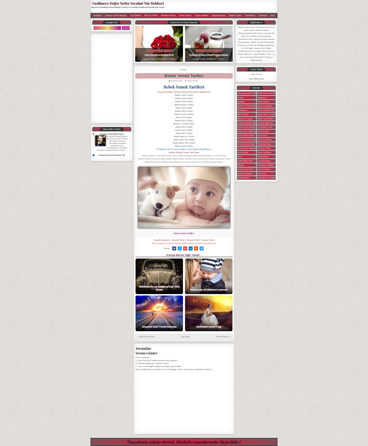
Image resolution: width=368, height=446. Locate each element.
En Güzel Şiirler (242, 152)
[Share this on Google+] (185, 248)
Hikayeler (240, 165)
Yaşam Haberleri (201, 15)
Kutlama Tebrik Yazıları (245, 169)
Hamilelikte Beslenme (159, 55)
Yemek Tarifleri (185, 15)
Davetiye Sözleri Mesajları (116, 15)
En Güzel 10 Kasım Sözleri (116, 136)
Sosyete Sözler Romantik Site (112, 155)
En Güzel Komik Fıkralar (246, 144)
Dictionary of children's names (208, 289)
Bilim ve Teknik (151, 15)
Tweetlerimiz (250, 15)
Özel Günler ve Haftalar (265, 165)
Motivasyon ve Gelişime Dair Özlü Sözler (159, 288)
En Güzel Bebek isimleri (245, 136)
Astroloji (240, 98)
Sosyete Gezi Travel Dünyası (159, 326)
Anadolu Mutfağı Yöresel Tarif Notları (184, 152)
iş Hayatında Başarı (264, 161)
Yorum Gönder (192, 81)
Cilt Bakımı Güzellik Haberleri (247, 123)
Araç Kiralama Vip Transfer (246, 93)
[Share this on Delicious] (202, 248)
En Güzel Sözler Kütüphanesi (247, 148)
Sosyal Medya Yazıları (265, 127)
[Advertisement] (222, 6)
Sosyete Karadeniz (162, 240)
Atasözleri (240, 102)
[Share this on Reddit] (196, 248)
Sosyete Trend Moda (264, 140)
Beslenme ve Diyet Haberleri (159, 51)
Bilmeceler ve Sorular (244, 119)
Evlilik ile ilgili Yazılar (245, 161)
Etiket (184, 70)
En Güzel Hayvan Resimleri (246, 140)
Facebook (263, 15)
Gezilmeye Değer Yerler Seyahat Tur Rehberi (128, 3)
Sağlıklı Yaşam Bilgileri (265, 119)
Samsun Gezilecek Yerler (265, 110)
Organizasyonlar (218, 15)
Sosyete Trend (193, 240)
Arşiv (272, 15)
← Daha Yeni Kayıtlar (146, 337)
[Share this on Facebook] (180, 248)
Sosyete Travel (208, 240)
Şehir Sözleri (261, 174)
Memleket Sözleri (168, 15)
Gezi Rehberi (135, 15)
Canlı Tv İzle (256, 74)
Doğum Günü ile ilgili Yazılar (247, 131)
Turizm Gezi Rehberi (264, 152)
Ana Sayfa (185, 337)
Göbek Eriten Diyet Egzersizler (208, 55)
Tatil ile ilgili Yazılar (264, 144)
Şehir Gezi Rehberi (263, 169)
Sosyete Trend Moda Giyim (112, 134)
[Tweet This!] (174, 248)
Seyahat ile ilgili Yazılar (265, 123)
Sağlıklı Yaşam (235, 15)
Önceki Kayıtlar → (223, 337)
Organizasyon (262, 98)
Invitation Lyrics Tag (209, 326)
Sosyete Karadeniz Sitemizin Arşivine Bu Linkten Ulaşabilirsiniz (184, 92)
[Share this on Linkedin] (191, 248)
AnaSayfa (97, 15)
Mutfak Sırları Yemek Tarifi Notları (269, 93)
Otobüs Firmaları (263, 102)
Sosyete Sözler (149, 59)
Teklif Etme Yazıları (264, 148)
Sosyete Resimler (263, 131)
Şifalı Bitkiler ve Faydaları (266, 178)
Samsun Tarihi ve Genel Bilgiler (268, 114)
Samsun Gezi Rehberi (264, 106)
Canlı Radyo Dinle (256, 79)
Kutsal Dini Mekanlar (244, 174)
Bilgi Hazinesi (242, 110)
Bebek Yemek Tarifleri (184, 76)
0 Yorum (171, 59)
